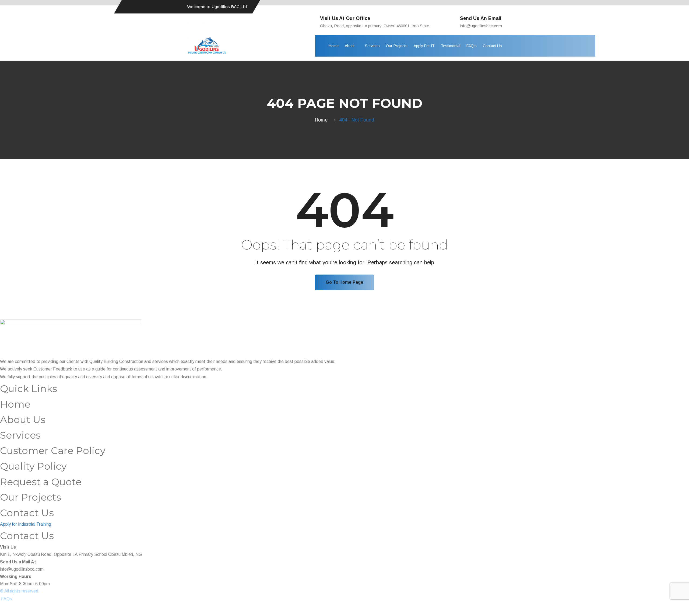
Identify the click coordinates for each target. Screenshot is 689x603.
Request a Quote (41, 482)
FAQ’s (471, 46)
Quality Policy (33, 466)
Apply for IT (424, 46)
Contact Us (492, 46)
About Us (22, 419)
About (350, 46)
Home (334, 46)
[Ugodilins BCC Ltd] (207, 40)
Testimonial (450, 46)
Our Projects (396, 46)
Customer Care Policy (53, 450)
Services (372, 46)
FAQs (6, 599)
